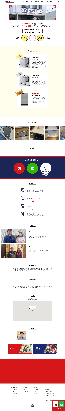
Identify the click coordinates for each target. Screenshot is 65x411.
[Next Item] (61, 133)
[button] (50, 2)
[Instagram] (58, 2)
